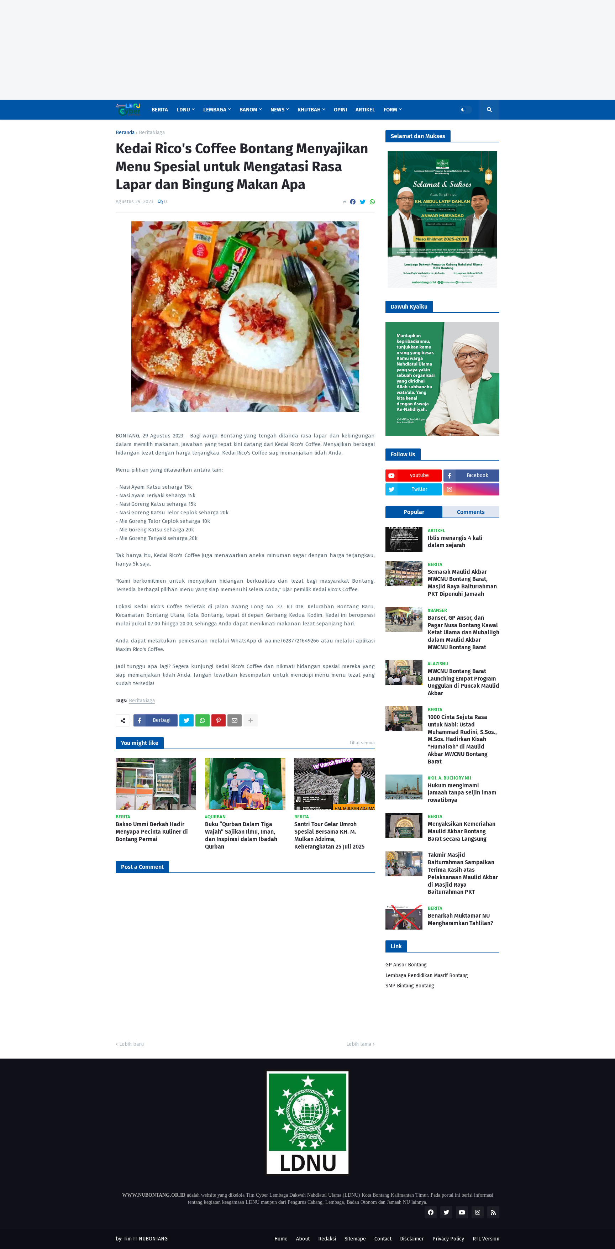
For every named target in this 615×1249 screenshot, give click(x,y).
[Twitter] (363, 202)
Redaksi (327, 1239)
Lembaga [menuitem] (214, 109)
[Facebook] (353, 202)
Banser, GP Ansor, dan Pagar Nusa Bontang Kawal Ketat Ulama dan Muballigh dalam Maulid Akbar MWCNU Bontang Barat (463, 632)
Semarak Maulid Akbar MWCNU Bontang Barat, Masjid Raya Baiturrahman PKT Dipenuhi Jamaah (462, 582)
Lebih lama (358, 1044)
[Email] (234, 720)
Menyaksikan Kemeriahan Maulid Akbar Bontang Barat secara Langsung (461, 831)
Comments (471, 512)
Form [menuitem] (390, 109)
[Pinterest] (218, 720)
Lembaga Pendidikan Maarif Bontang (426, 975)
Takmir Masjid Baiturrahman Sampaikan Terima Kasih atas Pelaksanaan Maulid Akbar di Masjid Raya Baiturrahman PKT (463, 873)
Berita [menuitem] (160, 109)
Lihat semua (362, 742)
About (303, 1239)
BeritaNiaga (152, 132)
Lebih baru (131, 1044)
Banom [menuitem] (248, 109)
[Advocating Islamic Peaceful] (442, 286)
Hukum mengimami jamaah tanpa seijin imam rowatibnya (462, 793)
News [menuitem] (277, 109)
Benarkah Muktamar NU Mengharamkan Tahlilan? (460, 919)
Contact (382, 1239)
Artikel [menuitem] (365, 109)
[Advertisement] (213, 50)
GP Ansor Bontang (406, 965)
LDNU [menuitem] (183, 109)
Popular (414, 512)
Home (281, 1239)
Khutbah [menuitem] (309, 109)
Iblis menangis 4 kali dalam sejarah (455, 542)
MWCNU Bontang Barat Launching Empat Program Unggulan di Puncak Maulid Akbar (463, 682)
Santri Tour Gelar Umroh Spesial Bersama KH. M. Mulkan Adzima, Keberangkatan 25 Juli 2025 (329, 835)
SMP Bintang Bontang (409, 986)
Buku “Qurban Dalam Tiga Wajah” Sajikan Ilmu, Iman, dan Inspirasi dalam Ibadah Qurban (241, 835)
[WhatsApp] (372, 202)
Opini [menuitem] (340, 109)
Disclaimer (412, 1239)
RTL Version (486, 1239)
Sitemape (355, 1239)
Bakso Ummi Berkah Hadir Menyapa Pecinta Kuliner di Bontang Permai (152, 832)
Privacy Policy (448, 1239)
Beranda (125, 132)
